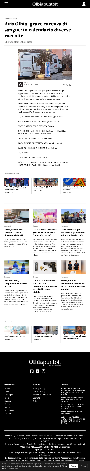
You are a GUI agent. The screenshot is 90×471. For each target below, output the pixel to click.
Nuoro (7, 407)
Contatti (36, 398)
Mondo (7, 388)
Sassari (7, 401)
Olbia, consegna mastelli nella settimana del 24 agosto (72, 399)
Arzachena (9, 410)
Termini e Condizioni (42, 394)
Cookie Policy (39, 391)
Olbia (6, 398)
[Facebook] (32, 371)
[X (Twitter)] (38, 371)
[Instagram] (43, 371)
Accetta (73, 466)
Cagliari (7, 404)
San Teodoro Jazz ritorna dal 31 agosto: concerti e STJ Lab (72, 406)
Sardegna (8, 394)
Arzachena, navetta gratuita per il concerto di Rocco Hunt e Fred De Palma (73, 420)
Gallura (7, 413)
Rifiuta (83, 466)
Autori (35, 401)
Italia (6, 391)
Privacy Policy (39, 388)
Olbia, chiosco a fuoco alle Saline (71, 412)
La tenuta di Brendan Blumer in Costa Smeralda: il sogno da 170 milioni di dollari (73, 391)
